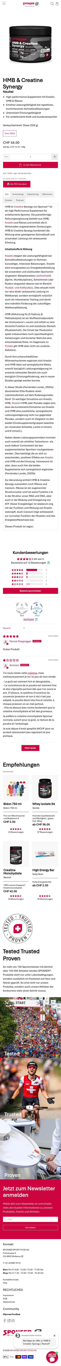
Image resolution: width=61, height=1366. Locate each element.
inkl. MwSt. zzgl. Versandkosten (17, 173)
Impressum (8, 1295)
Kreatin (9, 222)
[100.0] (37, 608)
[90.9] (22, 608)
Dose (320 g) (10, 133)
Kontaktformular (11, 1279)
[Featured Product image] (16, 788)
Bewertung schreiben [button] (30, 590)
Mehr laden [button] (30, 748)
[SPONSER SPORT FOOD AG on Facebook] (4, 1321)
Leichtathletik (43, 275)
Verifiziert (28, 619)
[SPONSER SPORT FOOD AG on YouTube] (13, 1321)
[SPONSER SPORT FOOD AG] (30, 4)
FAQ (5, 1283)
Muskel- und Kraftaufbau (19, 287)
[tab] (7, 194)
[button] (18, 570)
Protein (9, 346)
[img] (11, 636)
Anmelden (30, 1227)
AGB (5, 1298)
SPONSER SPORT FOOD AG (23, 1350)
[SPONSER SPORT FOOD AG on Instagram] (9, 1321)
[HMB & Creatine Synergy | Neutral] (30, 40)
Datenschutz (9, 1302)
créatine (32, 673)
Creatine (18, 206)
